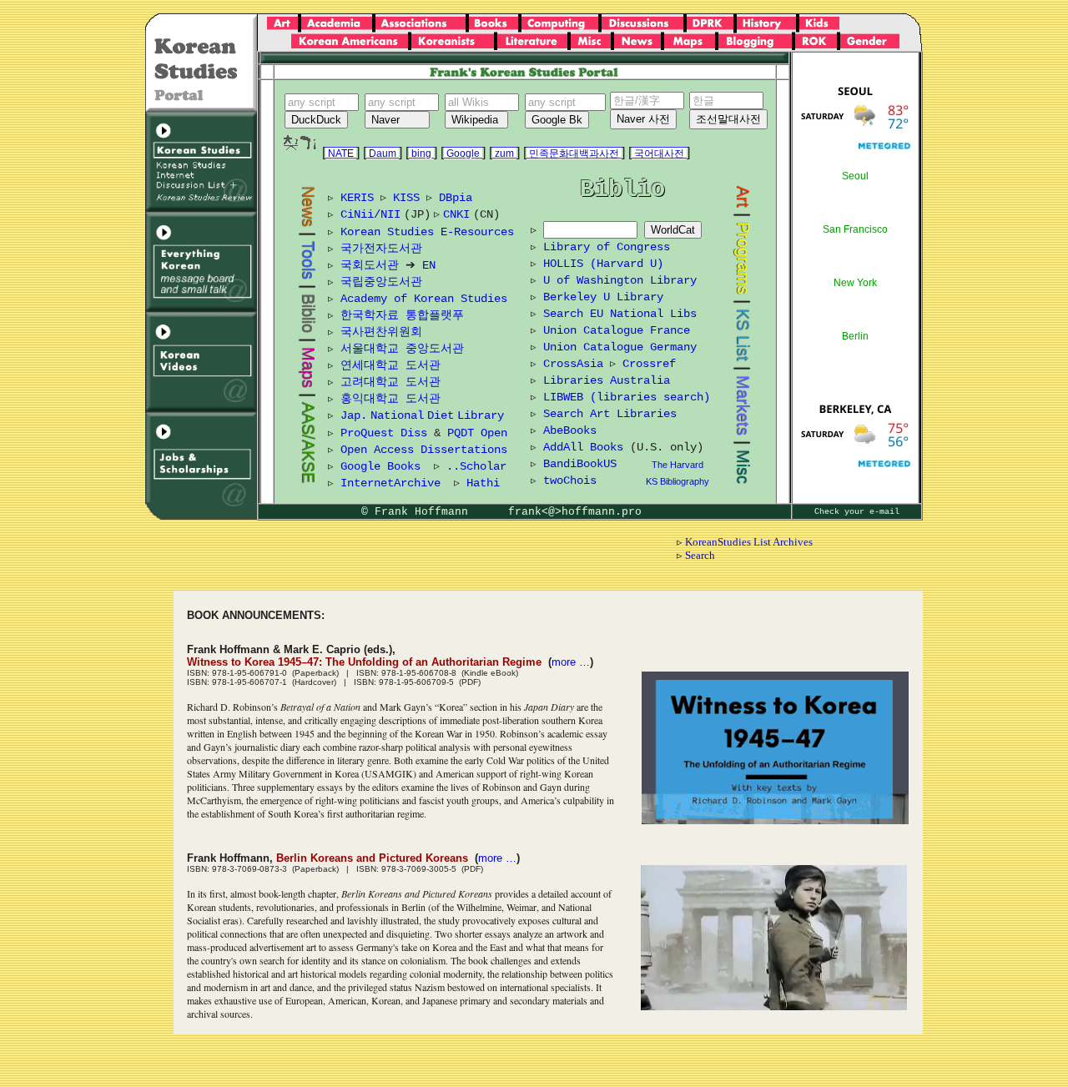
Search (700, 555)
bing (421, 153)
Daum (382, 153)
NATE (340, 153)
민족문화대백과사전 (574, 153)
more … (571, 662)
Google (463, 153)
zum (504, 153)
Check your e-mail (856, 511)
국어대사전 (659, 153)
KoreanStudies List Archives (749, 542)
